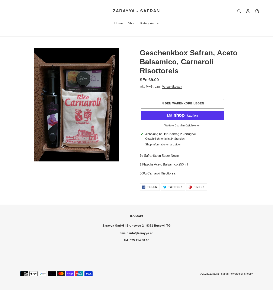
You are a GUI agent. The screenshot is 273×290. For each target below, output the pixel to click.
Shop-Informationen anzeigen (163, 144)
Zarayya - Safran (136, 11)
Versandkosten (172, 86)
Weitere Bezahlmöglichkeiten (182, 125)
